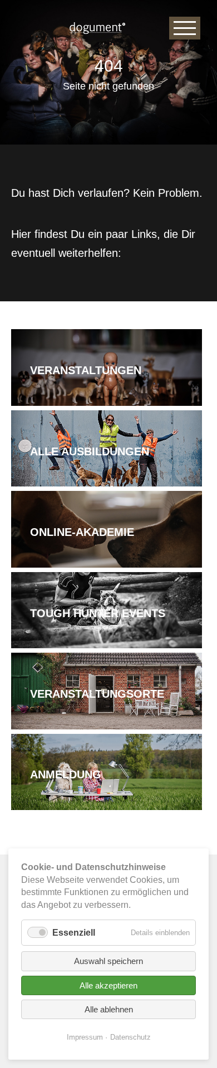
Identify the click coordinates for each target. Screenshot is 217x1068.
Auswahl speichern (108, 961)
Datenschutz (130, 1037)
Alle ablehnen (109, 1009)
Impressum (85, 1037)
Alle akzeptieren (108, 985)
